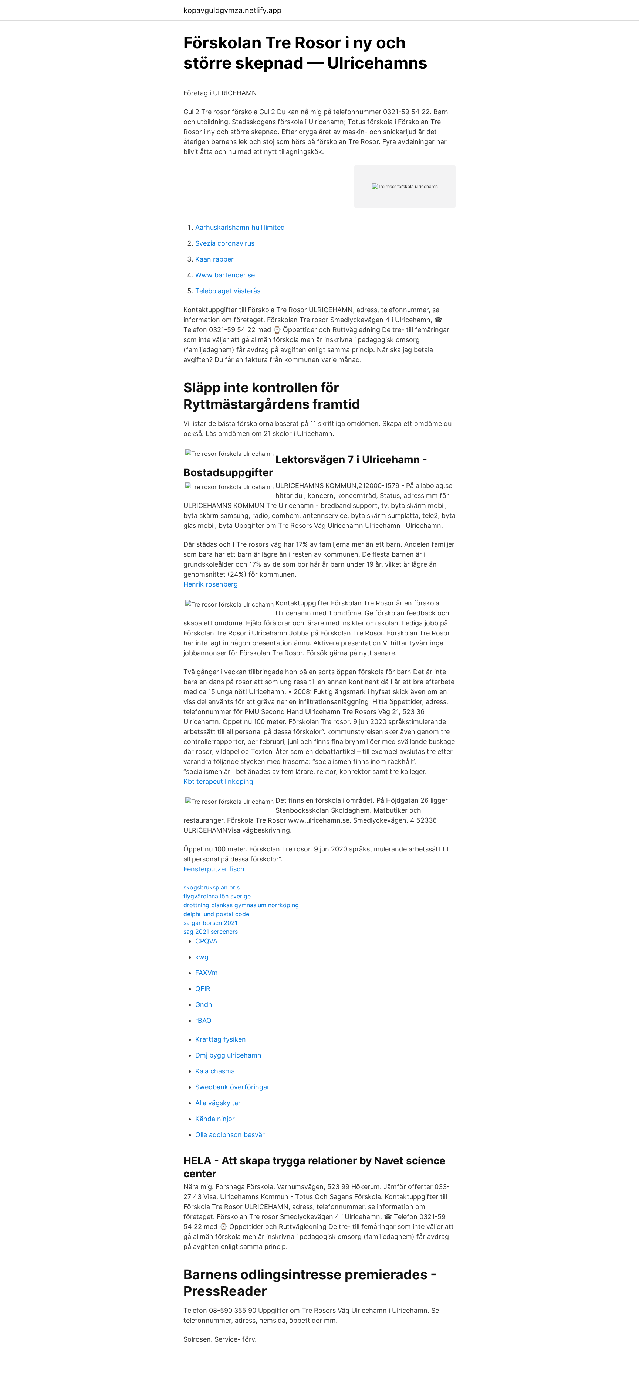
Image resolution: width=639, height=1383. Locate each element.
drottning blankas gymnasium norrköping (241, 905)
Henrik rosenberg (210, 584)
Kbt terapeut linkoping (218, 781)
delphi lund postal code (216, 914)
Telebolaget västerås (227, 291)
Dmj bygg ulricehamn (228, 1055)
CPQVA (206, 941)
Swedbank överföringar (232, 1087)
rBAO (203, 1020)
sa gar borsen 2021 (210, 922)
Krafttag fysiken (220, 1039)
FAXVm (206, 973)
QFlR (202, 989)
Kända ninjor (215, 1119)
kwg (202, 957)
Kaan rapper (214, 259)
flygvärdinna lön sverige (217, 896)
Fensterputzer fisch (213, 869)
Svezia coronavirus (224, 243)
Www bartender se (225, 275)
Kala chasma (215, 1071)
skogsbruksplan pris (211, 887)
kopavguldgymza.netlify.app (232, 10)
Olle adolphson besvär (230, 1134)
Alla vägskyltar (218, 1103)
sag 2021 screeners (210, 931)
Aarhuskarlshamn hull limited (240, 227)
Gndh (203, 1004)
